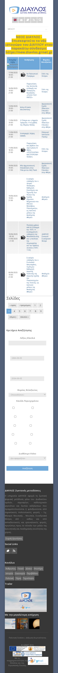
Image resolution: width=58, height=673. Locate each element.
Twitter (27, 19)
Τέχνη (20, 443)
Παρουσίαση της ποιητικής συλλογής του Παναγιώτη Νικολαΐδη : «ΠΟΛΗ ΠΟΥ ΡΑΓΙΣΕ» (32, 90)
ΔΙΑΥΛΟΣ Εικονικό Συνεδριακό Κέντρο (46, 237)
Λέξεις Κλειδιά (27, 337)
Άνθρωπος (20, 407)
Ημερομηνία (27, 354)
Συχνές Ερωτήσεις (14, 538)
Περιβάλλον (20, 434)
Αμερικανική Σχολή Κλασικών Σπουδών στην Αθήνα (47, 108)
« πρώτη (13, 305)
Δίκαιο (20, 416)
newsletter (21, 19)
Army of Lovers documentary (25, 108)
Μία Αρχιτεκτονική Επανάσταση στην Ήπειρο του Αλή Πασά (28, 167)
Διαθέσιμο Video (27, 453)
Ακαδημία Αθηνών (45, 198)
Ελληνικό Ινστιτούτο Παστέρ (45, 134)
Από (27, 350)
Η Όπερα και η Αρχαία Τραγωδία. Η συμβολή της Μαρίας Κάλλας (29, 122)
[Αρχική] (27, 10)
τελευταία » (24, 317)
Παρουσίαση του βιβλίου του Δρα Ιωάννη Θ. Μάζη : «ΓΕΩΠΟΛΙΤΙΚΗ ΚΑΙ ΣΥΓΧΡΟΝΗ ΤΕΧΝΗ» (33, 150)
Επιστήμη (37, 416)
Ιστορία (20, 425)
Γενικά (37, 407)
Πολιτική (37, 434)
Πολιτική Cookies (16, 637)
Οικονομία (37, 425)
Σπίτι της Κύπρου (45, 75)
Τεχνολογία (37, 443)
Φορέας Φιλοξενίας (27, 390)
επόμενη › (13, 317)
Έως (27, 370)
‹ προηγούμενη (25, 305)
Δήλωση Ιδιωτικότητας (36, 637)
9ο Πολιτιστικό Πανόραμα (32, 75)
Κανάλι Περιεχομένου (27, 400)
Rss (33, 19)
